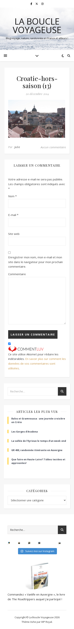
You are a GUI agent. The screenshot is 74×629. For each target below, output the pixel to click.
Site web (14, 234)
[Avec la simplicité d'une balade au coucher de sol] (49, 543)
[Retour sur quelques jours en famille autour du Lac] (59, 543)
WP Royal (46, 622)
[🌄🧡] (19, 543)
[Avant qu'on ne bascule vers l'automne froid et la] (39, 543)
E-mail (13, 215)
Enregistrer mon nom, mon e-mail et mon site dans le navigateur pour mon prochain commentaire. (35, 261)
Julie (17, 147)
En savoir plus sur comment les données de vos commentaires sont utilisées (37, 363)
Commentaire (17, 274)
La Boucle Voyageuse (37, 25)
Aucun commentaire (53, 147)
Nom (12, 196)
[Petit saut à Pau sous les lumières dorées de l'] (29, 543)
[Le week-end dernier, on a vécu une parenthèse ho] (9, 543)
